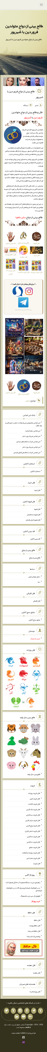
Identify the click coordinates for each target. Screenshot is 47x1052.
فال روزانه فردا (35, 991)
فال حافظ (37, 920)
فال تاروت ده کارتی (33, 842)
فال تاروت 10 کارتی (10, 272)
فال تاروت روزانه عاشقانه (31, 853)
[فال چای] (33, 365)
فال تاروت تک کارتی (33, 809)
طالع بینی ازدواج (29, 217)
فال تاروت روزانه (34, 793)
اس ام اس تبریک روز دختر (31, 436)
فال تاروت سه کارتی (33, 815)
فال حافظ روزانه (10, 254)
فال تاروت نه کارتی (33, 836)
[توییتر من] (6, 1011)
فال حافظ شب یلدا (34, 931)
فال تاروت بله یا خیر (33, 858)
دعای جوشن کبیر (34, 576)
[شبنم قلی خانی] (10, 82)
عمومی (27, 400)
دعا (39, 582)
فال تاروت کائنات (34, 804)
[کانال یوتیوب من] (23, 1017)
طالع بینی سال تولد (33, 774)
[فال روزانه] (14, 328)
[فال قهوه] (33, 346)
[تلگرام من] (33, 1011)
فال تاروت (36, 863)
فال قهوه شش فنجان (33, 520)
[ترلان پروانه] (24, 82)
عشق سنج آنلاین (34, 620)
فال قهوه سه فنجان (33, 514)
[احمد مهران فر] (37, 82)
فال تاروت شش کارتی (32, 831)
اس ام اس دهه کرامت (32, 430)
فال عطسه (36, 972)
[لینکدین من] (16, 1017)
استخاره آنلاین (35, 471)
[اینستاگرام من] (20, 1011)
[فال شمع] (14, 346)
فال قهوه (37, 509)
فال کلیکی (36, 601)
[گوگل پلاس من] (30, 1017)
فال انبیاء (37, 490)
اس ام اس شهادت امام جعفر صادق (28, 441)
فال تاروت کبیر (35, 798)
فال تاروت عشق (34, 847)
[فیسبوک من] (27, 1011)
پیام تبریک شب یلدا (33, 936)
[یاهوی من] (40, 1011)
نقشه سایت (15, 1033)
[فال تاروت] (33, 328)
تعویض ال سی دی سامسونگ (30, 896)
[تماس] (13, 1011)
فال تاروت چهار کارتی (32, 820)
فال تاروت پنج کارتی (33, 825)
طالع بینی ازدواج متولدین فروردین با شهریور (24, 29)
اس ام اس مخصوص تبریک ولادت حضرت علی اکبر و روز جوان (23, 424)
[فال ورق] (14, 365)
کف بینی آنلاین (35, 539)
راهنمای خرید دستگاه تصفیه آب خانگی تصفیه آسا (23, 882)
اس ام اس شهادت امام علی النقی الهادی (27, 452)
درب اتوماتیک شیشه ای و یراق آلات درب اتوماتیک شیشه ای (24, 889)
